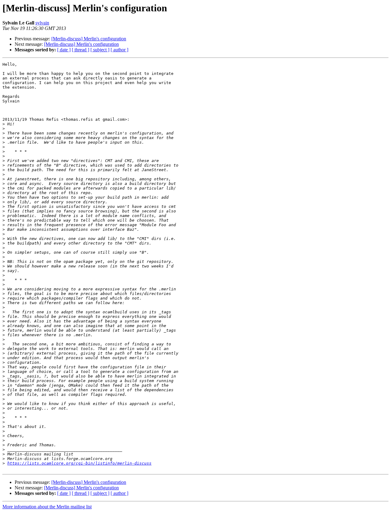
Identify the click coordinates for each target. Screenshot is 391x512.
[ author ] (119, 49)
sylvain (42, 22)
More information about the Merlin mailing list (47, 506)
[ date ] (64, 49)
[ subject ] (99, 49)
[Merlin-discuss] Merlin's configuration (88, 38)
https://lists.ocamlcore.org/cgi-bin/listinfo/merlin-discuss (79, 463)
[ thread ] (80, 49)
